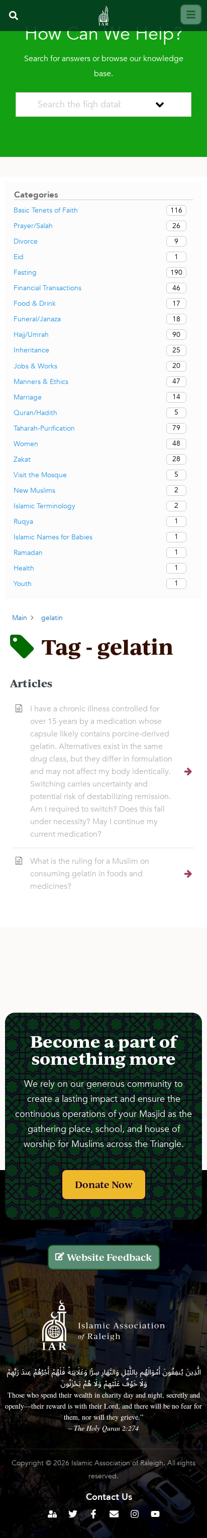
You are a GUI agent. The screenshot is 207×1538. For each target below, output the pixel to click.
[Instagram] (135, 1514)
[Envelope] (114, 1514)
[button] (13, 16)
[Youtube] (155, 1514)
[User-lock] (52, 1514)
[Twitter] (73, 1514)
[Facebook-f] (93, 1514)
